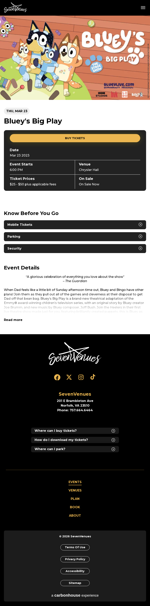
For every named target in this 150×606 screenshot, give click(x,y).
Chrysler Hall (89, 170)
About (75, 515)
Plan (75, 499)
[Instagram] (81, 379)
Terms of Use (75, 547)
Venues (75, 490)
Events (75, 482)
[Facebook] (57, 379)
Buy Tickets (75, 138)
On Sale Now (89, 184)
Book (75, 507)
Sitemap (75, 583)
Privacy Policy (75, 559)
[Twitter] (69, 379)
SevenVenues (16, 7)
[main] (75, 174)
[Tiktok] (93, 379)
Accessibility (75, 571)
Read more (13, 320)
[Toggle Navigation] (143, 7)
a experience (75, 595)
